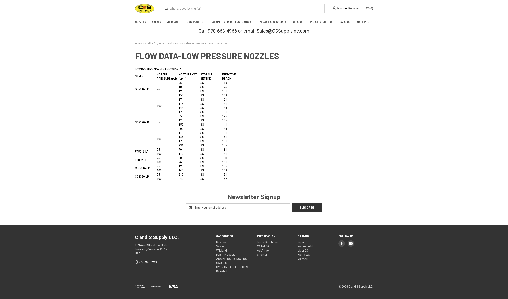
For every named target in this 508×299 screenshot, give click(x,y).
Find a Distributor (321, 22)
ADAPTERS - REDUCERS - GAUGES (232, 22)
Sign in (340, 8)
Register (353, 8)
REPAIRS (297, 22)
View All (303, 258)
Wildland (173, 22)
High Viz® (304, 254)
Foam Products (195, 22)
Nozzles (140, 22)
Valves (156, 22)
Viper (301, 242)
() (371, 8)
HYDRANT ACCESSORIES (272, 22)
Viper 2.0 (303, 250)
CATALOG (344, 22)
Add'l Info (363, 22)
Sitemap (262, 254)
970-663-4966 (148, 262)
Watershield (305, 246)
